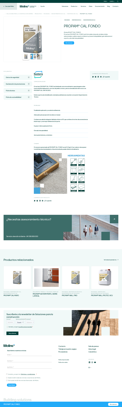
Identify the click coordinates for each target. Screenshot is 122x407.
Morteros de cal (72, 13)
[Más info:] (89, 363)
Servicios (83, 6)
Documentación (100, 6)
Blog (108, 6)
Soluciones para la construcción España (20, 13)
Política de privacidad (63, 359)
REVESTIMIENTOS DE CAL (58, 13)
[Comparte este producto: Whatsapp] (34, 201)
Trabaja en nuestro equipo (67, 349)
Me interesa (69, 43)
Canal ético (92, 352)
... (4, 13)
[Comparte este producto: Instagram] (37, 201)
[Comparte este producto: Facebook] (42, 201)
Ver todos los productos (110, 259)
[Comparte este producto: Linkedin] (40, 201)
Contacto (115, 6)
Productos (74, 6)
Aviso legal (92, 349)
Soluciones (65, 6)
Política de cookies (63, 362)
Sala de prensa (93, 346)
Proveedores (62, 352)
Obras (90, 6)
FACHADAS (47, 13)
